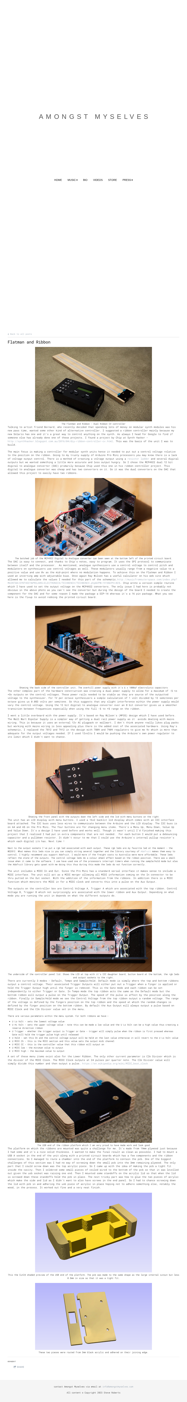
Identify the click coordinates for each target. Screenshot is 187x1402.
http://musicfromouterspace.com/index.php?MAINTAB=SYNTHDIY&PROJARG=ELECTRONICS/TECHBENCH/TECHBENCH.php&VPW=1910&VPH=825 (92, 581)
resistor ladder (138, 458)
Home (58, 179)
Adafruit (146, 851)
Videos (98, 179)
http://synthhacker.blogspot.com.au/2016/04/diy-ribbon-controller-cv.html (60, 441)
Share (20, 1366)
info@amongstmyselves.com (117, 1386)
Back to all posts (20, 334)
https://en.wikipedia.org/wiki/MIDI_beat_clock (115, 1063)
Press (127, 179)
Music (72, 179)
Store (112, 179)
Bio (85, 179)
